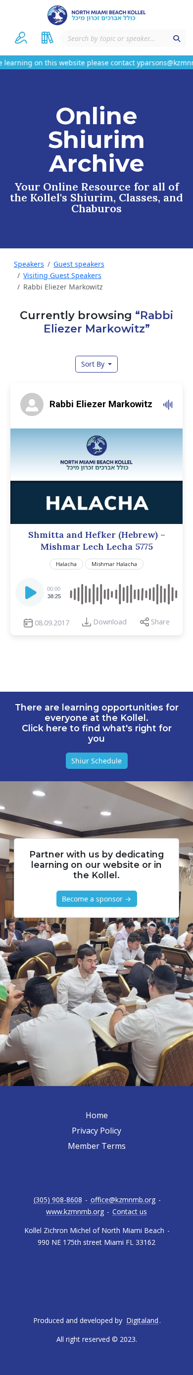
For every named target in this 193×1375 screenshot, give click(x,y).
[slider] (123, 592)
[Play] (30, 595)
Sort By (93, 364)
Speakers (29, 264)
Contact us (129, 1211)
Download (110, 621)
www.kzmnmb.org (75, 1211)
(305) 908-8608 (58, 1199)
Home (97, 1115)
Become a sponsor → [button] (96, 898)
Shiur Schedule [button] (96, 760)
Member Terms (97, 1146)
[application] (96, 592)
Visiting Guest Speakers (62, 275)
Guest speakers (78, 264)
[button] (20, 37)
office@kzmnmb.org (123, 1199)
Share (160, 621)
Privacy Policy (96, 1131)
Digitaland (142, 1320)
